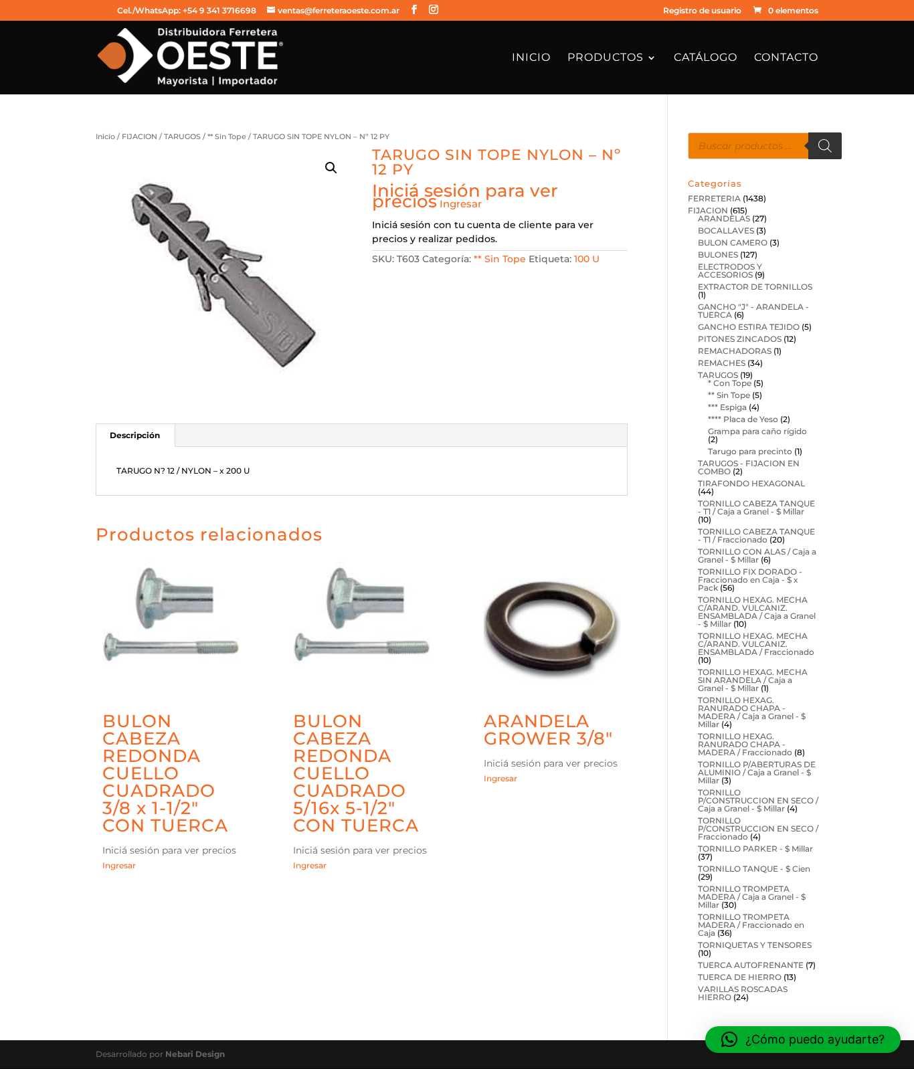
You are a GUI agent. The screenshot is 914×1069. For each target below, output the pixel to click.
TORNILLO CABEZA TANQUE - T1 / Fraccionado (756, 535)
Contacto (786, 58)
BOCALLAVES (726, 230)
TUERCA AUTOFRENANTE (751, 965)
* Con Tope (729, 383)
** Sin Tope (226, 136)
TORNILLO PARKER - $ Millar (755, 849)
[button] (331, 168)
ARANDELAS (724, 218)
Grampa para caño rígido (757, 431)
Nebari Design (195, 1054)
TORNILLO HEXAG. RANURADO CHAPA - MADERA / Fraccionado (745, 744)
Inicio (531, 58)
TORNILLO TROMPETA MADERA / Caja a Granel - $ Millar (752, 897)
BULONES (718, 255)
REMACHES (721, 363)
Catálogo (705, 58)
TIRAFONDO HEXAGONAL (751, 483)
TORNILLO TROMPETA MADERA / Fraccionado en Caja (751, 925)
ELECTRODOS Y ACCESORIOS (730, 271)
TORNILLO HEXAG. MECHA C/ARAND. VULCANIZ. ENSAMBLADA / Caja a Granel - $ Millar (757, 612)
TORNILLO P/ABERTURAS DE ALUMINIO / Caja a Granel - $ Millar (757, 772)
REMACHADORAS (734, 351)
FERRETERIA (714, 198)
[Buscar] (825, 145)
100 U (587, 259)
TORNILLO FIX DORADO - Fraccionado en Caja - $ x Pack (750, 580)
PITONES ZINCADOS (740, 339)
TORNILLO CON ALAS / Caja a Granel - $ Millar (757, 556)
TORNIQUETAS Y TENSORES (755, 945)
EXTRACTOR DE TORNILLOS (755, 287)
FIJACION (139, 136)
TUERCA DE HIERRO (740, 977)
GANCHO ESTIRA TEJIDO (749, 327)
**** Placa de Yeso (743, 419)
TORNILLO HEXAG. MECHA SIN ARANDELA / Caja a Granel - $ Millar (753, 680)
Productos (605, 58)
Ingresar (461, 203)
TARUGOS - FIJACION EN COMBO (749, 467)
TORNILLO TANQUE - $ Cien (754, 869)
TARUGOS (182, 136)
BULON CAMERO (732, 242)
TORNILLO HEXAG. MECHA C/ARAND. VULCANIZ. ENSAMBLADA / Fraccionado (756, 644)
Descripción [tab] (135, 435)
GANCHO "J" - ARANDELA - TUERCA (753, 311)
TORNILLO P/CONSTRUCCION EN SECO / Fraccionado (758, 828)
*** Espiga (727, 407)
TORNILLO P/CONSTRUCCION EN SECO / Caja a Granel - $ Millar (758, 800)
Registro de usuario (702, 11)
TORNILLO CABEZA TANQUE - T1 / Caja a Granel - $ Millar (756, 507)
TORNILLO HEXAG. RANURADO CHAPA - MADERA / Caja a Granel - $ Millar (752, 712)
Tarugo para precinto (750, 451)
